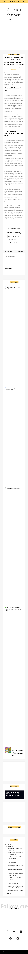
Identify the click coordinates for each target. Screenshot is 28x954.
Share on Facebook (14, 236)
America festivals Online (14, 15)
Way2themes (11, 951)
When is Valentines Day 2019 (14, 228)
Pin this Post (15, 242)
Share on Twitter (15, 239)
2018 (8, 844)
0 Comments (13, 69)
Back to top (20, 952)
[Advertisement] (14, 38)
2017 (8, 893)
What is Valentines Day (14, 54)
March (9, 846)
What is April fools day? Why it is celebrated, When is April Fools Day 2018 (14, 794)
